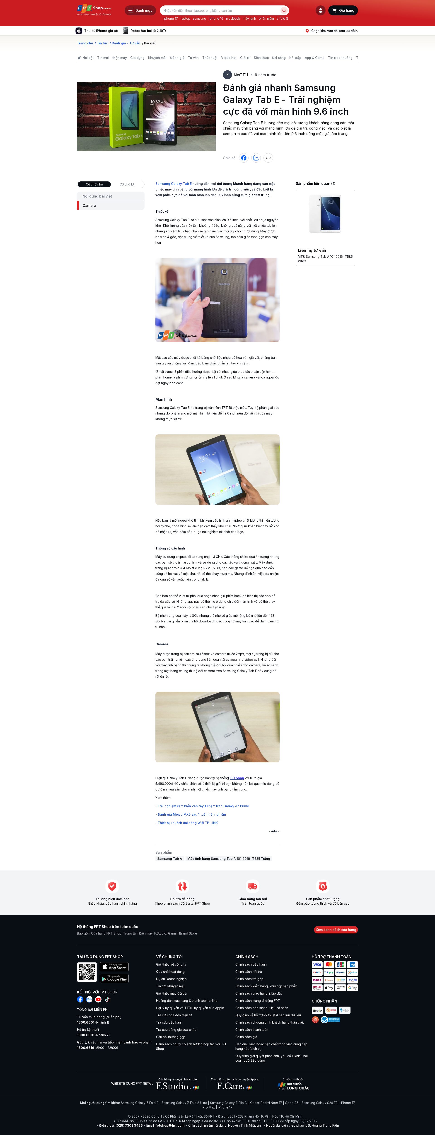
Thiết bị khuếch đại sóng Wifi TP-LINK (188, 823)
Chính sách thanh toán (251, 1029)
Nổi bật (88, 58)
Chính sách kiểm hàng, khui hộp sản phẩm (266, 986)
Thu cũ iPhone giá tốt (101, 31)
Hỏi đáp (295, 58)
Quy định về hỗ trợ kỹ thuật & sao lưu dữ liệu (268, 1015)
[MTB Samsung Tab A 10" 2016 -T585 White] (325, 214)
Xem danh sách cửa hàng (336, 930)
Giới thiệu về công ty (171, 964)
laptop (185, 18)
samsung (199, 18)
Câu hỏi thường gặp (170, 1037)
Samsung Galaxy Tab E (173, 184)
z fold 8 (282, 18)
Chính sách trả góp (249, 979)
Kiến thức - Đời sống (270, 58)
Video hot (229, 58)
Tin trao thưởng (340, 58)
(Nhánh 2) (93, 1035)
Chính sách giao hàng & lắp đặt (258, 993)
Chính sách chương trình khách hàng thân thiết (269, 1022)
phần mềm (266, 18)
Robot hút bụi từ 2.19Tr (148, 31)
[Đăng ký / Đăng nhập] (321, 10)
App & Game (314, 58)
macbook (233, 18)
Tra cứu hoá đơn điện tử (174, 1015)
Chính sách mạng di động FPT (257, 1000)
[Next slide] (169, 30)
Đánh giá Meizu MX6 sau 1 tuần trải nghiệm (192, 814)
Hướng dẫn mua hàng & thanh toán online (187, 1000)
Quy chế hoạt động (170, 972)
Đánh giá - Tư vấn (184, 58)
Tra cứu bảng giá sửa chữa (176, 1029)
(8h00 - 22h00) (97, 1048)
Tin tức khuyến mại (170, 986)
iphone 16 (216, 18)
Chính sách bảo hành (251, 964)
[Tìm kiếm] (284, 10)
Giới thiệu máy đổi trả (171, 993)
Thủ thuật (210, 58)
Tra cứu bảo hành (169, 1022)
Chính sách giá (246, 1037)
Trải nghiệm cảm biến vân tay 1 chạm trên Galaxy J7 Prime (203, 806)
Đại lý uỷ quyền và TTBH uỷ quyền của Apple (190, 1008)
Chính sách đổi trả (248, 972)
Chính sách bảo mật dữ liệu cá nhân (261, 1008)
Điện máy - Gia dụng (128, 58)
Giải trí (245, 58)
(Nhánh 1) (93, 1022)
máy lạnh (249, 18)
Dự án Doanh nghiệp (171, 979)
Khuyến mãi (157, 58)
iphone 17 (171, 18)
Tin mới (103, 58)
